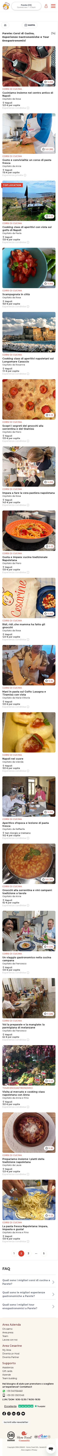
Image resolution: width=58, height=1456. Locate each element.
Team (5, 1336)
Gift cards (7, 1371)
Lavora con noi (9, 1339)
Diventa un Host (10, 1353)
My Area (6, 1350)
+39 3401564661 (15, 1391)
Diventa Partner (10, 1357)
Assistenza (7, 1367)
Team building (9, 1378)
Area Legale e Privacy (29, 1450)
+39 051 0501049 (15, 1395)
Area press (7, 1332)
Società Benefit (45, 1447)
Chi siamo (7, 1329)
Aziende (6, 1374)
